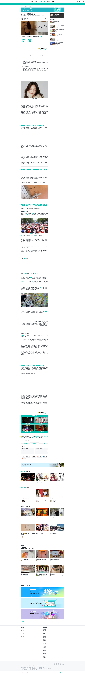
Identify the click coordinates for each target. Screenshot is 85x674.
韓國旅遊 (22, 6)
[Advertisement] (34, 136)
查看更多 (23, 621)
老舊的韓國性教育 (45, 315)
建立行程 (60, 672)
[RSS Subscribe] (25, 672)
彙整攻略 (30, 6)
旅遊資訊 (26, 6)
